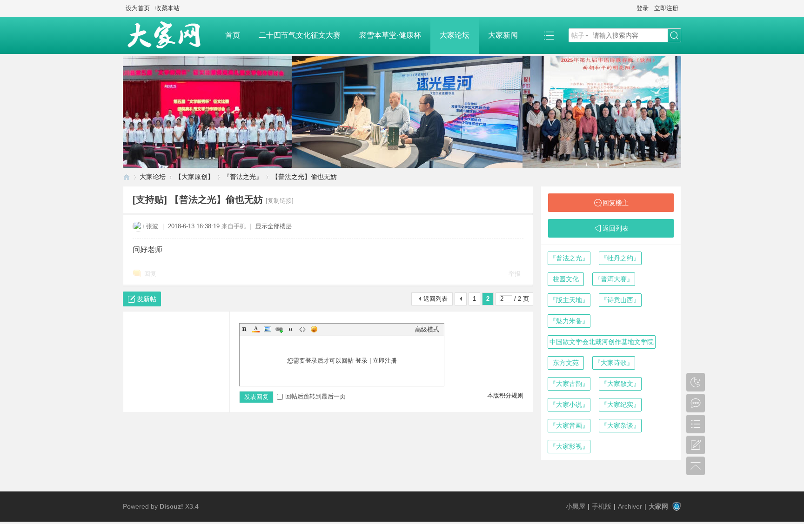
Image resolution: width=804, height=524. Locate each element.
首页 (232, 35)
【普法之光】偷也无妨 (304, 176)
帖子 (577, 35)
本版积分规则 (505, 395)
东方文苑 (566, 362)
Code (302, 329)
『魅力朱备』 (569, 321)
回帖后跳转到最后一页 (315, 396)
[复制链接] (280, 200)
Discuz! (171, 506)
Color (256, 329)
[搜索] (674, 35)
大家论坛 (454, 35)
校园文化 (566, 279)
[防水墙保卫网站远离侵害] (676, 506)
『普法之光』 (242, 176)
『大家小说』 (569, 404)
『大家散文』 (620, 383)
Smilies (314, 329)
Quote (290, 329)
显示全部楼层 (273, 226)
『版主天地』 (569, 300)
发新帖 (146, 299)
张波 (152, 226)
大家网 (126, 177)
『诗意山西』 (620, 300)
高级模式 (427, 329)
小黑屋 (575, 506)
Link (279, 329)
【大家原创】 (194, 176)
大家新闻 (503, 35)
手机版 (601, 506)
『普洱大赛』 (613, 279)
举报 (515, 273)
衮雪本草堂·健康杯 (390, 35)
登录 (642, 8)
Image (267, 329)
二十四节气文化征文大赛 (300, 35)
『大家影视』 (569, 446)
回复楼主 (616, 202)
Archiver (630, 506)
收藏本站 (167, 8)
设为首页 (138, 8)
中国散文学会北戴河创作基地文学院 (601, 341)
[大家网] (169, 35)
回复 (150, 273)
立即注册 (666, 8)
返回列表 (435, 298)
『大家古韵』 (569, 383)
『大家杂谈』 (620, 425)
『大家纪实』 (620, 404)
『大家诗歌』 (613, 362)
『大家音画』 (569, 425)
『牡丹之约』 (620, 258)
